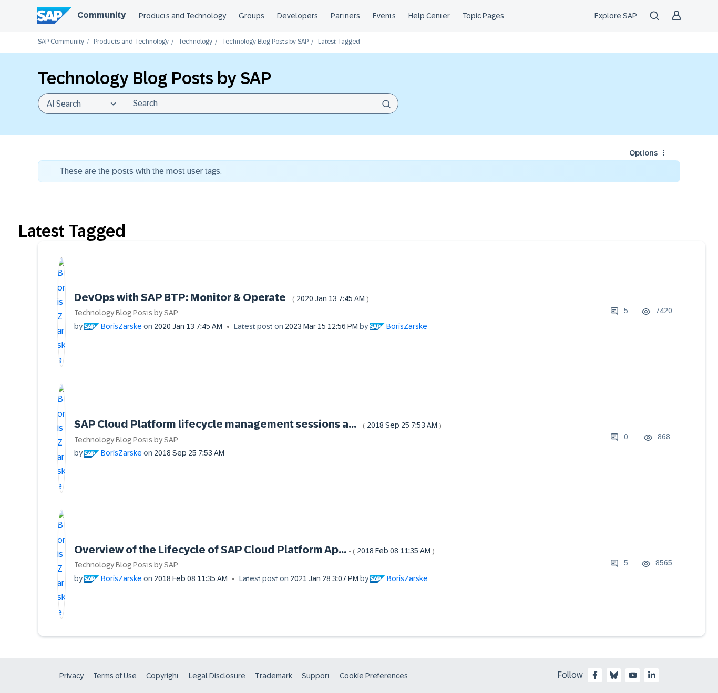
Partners (345, 16)
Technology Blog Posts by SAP (265, 41)
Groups (251, 16)
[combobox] (260, 103)
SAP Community (61, 41)
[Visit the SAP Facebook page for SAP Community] (595, 675)
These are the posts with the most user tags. (140, 171)
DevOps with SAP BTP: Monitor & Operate (221, 297)
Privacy (71, 675)
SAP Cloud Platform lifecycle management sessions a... (258, 424)
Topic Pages (483, 16)
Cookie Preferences (374, 675)
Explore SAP (615, 16)
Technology (195, 41)
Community (101, 15)
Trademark (273, 675)
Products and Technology (182, 16)
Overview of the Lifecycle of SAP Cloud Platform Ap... (254, 549)
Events (384, 16)
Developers (297, 16)
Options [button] (643, 153)
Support (316, 675)
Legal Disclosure (217, 675)
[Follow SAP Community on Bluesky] (614, 675)
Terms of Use (115, 675)
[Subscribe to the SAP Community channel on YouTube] (633, 675)
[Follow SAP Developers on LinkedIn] (652, 675)
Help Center (429, 16)
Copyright (162, 675)
